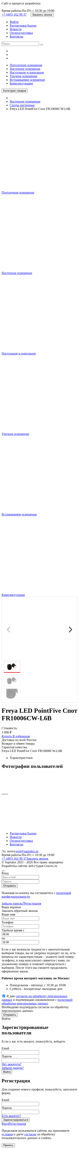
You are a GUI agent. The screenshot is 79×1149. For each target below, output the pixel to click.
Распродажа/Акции (23, 25)
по (3, 938)
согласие (30, 1134)
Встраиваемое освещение (27, 79)
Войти (14, 22)
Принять (8, 1145)
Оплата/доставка (21, 33)
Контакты (16, 36)
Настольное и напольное (27, 72)
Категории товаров (14, 90)
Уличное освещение (23, 76)
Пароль (7, 1056)
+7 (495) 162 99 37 (14, 14)
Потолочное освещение (26, 65)
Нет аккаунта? (11, 1064)
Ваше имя (8, 914)
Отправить (9, 885)
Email (5, 1048)
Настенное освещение (25, 69)
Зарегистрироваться (15, 1119)
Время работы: (12, 10)
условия (7, 1134)
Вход (5, 1123)
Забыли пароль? (13, 903)
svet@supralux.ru (27, 851)
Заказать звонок (42, 14)
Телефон (7, 922)
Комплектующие (21, 83)
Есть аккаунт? (11, 1116)
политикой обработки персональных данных (37, 1001)
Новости (16, 29)
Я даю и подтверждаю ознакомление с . (37, 999)
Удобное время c (13, 930)
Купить (7, 736)
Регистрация (32, 903)
